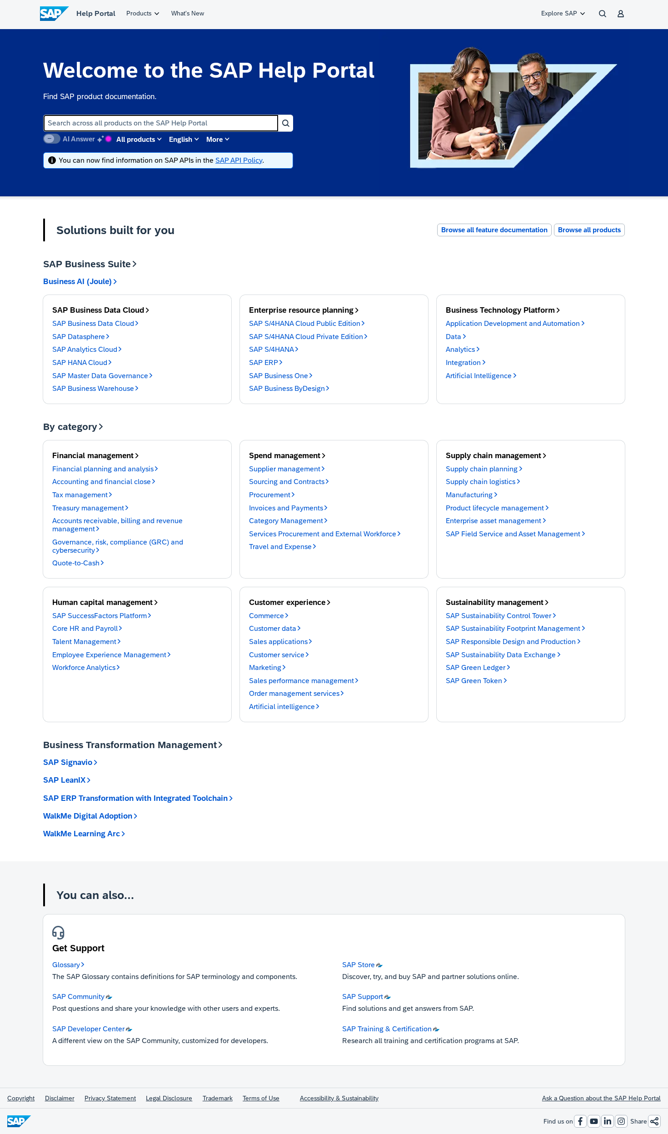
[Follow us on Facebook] (580, 1121)
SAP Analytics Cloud (84, 349)
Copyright (21, 1098)
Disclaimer (60, 1098)
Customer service (276, 655)
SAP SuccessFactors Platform (99, 615)
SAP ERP (263, 362)
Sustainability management (494, 602)
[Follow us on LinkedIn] (607, 1121)
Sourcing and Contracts (286, 481)
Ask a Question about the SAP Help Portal (601, 1098)
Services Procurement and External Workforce (322, 534)
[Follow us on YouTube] (594, 1121)
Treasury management (88, 508)
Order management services (294, 693)
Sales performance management (301, 680)
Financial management (93, 455)
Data (453, 336)
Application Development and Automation (513, 323)
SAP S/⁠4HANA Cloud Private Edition (306, 336)
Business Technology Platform (500, 310)
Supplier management (284, 469)
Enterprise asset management (493, 521)
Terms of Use (261, 1098)
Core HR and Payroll (85, 628)
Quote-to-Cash (76, 563)
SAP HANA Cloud (79, 362)
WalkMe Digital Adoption (87, 816)
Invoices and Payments (286, 508)
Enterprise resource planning (301, 310)
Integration (463, 362)
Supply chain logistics (480, 481)
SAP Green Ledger (475, 667)
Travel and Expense (280, 546)
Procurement (269, 495)
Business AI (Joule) (77, 281)
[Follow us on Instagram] (621, 1121)
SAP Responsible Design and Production (511, 641)
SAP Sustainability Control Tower (498, 615)
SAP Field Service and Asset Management (513, 534)
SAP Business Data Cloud (98, 310)
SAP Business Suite (87, 264)
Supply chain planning (482, 469)
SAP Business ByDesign (287, 388)
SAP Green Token (474, 680)
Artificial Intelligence (479, 376)
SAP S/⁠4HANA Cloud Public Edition (304, 323)
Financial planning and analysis (103, 469)
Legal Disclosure (169, 1098)
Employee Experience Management (109, 655)
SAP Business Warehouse (93, 388)
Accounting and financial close (101, 481)
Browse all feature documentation (494, 230)
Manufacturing (469, 495)
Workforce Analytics (83, 667)
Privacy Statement (110, 1098)
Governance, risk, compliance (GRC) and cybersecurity (117, 546)
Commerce (266, 615)
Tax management (80, 495)
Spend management (284, 455)
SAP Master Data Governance (100, 376)
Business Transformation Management (130, 744)
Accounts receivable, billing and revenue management (117, 525)
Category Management (286, 521)
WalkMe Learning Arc (81, 833)
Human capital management (102, 602)
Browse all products (589, 230)
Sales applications (278, 641)
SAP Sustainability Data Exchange (501, 655)
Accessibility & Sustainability (339, 1098)
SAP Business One (278, 376)
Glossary (66, 965)
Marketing (265, 667)
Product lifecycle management (495, 508)
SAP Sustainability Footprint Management (513, 628)
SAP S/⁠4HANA (271, 349)
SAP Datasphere (78, 336)
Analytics (460, 349)
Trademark (218, 1098)
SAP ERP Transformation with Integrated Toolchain (135, 798)
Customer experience (287, 602)
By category (70, 426)
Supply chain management (493, 455)
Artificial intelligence (282, 706)
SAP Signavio (67, 762)
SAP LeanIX (64, 780)
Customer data (272, 628)
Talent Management (84, 641)
